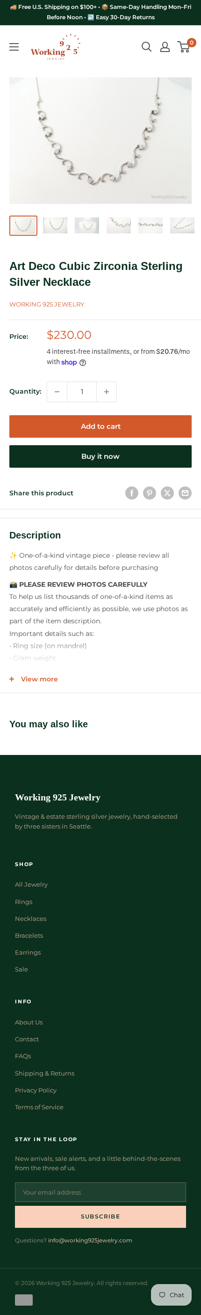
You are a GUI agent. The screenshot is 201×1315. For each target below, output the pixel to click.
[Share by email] (185, 493)
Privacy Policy (36, 1090)
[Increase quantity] (106, 392)
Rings (23, 901)
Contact (27, 1039)
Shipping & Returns (44, 1073)
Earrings (28, 952)
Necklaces (30, 918)
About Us (29, 1022)
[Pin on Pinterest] (149, 493)
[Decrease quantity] (57, 392)
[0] (184, 46)
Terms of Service (39, 1107)
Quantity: (25, 391)
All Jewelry (31, 884)
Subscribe (100, 1216)
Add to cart (101, 426)
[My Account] (165, 47)
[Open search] (147, 47)
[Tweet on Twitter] (167, 493)
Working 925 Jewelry (46, 304)
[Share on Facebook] (131, 493)
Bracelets (29, 935)
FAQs (23, 1056)
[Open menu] (14, 47)
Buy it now (100, 456)
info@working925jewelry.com (90, 1240)
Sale (21, 969)
